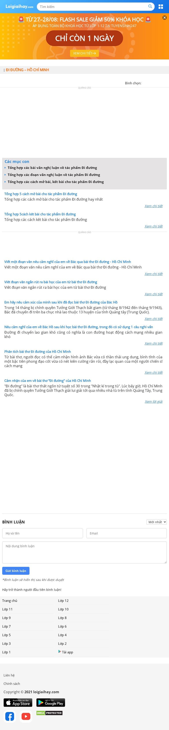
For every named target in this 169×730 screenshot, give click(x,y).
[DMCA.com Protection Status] (49, 716)
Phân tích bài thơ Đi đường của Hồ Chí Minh (37, 351)
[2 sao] (150, 82)
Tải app (67, 652)
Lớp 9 (6, 617)
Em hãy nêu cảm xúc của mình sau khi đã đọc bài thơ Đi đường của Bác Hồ (61, 302)
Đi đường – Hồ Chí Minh (27, 69)
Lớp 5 (6, 635)
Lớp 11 (7, 609)
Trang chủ (9, 600)
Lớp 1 (6, 652)
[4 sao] (160, 82)
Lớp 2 (62, 643)
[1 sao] (144, 82)
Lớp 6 (62, 626)
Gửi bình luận (16, 571)
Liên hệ (9, 675)
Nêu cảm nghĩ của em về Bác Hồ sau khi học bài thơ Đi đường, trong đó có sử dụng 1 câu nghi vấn (78, 327)
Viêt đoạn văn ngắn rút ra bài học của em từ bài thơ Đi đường (50, 282)
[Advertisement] (84, 124)
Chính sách (12, 683)
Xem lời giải (153, 401)
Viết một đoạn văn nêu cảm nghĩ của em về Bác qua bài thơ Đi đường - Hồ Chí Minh (67, 261)
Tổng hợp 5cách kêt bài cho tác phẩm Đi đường (40, 214)
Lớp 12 (63, 600)
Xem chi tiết (153, 206)
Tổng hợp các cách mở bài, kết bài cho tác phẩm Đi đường (55, 181)
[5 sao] (166, 82)
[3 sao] (155, 82)
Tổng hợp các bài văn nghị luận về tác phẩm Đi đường (52, 167)
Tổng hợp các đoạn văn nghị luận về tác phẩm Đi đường (53, 174)
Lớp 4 (62, 635)
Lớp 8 (62, 617)
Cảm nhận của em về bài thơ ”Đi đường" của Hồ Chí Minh (47, 380)
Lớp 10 (63, 609)
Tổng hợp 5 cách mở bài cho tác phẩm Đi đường (40, 194)
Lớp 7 (6, 626)
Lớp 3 (6, 643)
